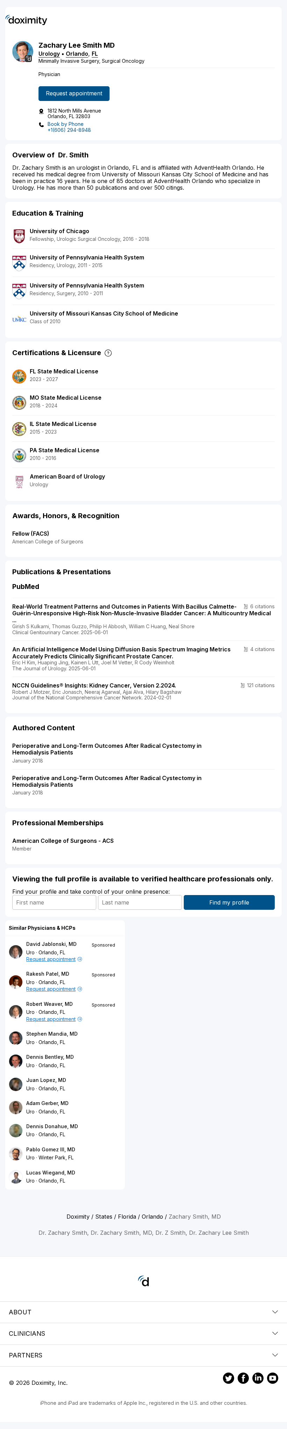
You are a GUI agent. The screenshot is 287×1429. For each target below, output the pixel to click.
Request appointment (74, 93)
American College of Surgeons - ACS (63, 840)
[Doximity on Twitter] (228, 1379)
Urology (49, 53)
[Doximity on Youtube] (272, 1379)
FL (95, 53)
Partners (25, 1355)
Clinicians (27, 1333)
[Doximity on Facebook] (243, 1379)
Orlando (77, 53)
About (20, 1312)
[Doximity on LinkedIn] (258, 1379)
